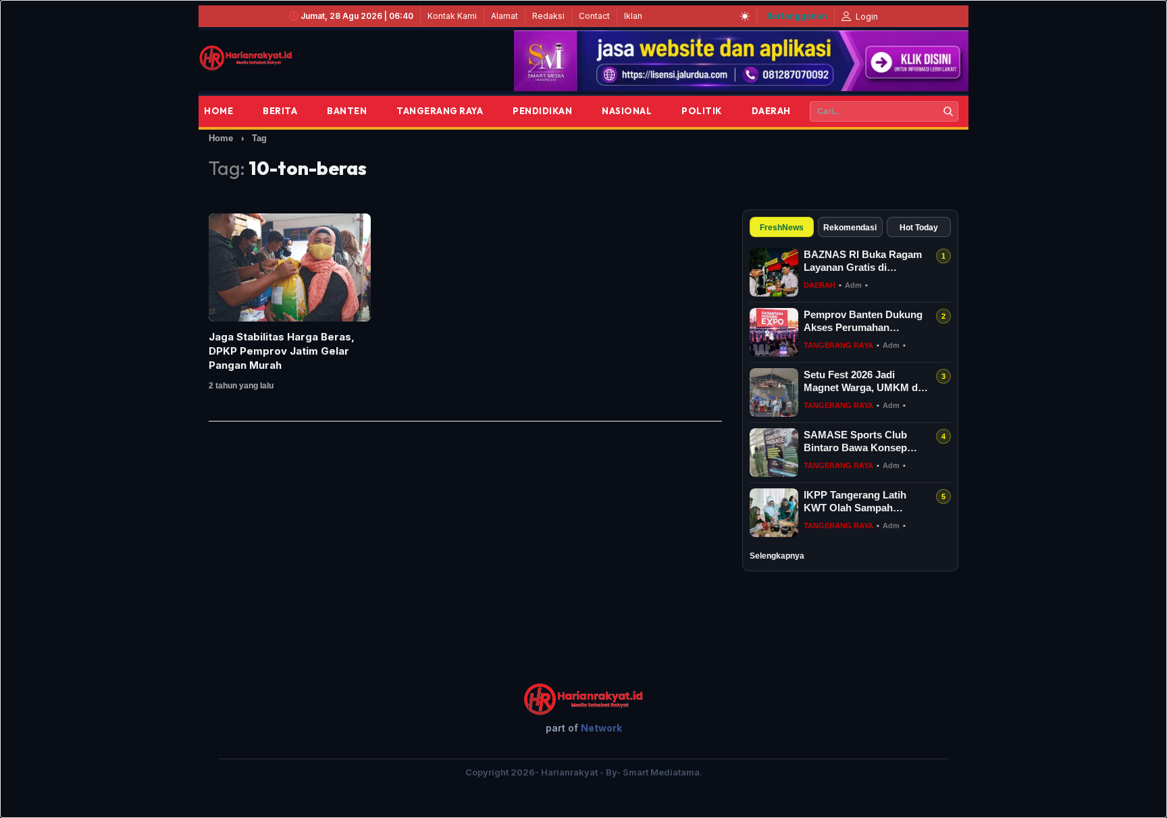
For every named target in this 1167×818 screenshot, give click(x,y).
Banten (347, 110)
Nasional (627, 110)
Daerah (771, 110)
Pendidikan (542, 110)
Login (866, 16)
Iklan (633, 16)
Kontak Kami (452, 16)
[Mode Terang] (745, 16)
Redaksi (548, 16)
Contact (594, 16)
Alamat (504, 16)
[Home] (246, 58)
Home (218, 110)
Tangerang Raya (439, 110)
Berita (280, 110)
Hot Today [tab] (919, 227)
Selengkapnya (777, 556)
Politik (701, 110)
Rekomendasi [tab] (850, 227)
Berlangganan (797, 16)
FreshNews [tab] (782, 227)
